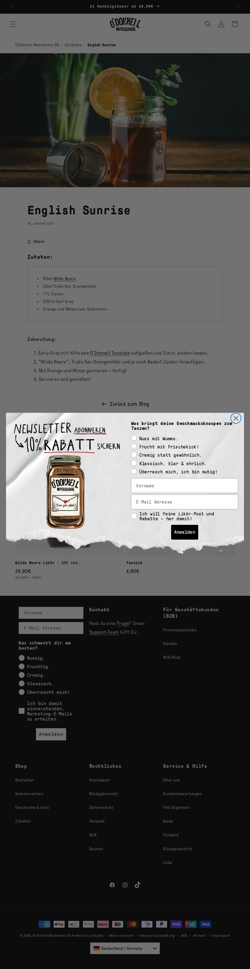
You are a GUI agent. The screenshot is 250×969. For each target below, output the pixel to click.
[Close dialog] (236, 418)
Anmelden (184, 532)
